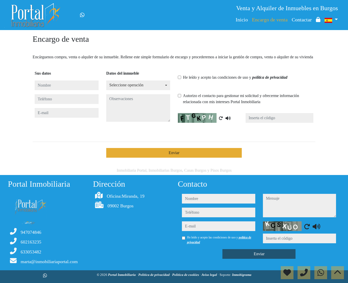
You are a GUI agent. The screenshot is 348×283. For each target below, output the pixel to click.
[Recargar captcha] (221, 118)
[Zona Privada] (318, 19)
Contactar (302, 19)
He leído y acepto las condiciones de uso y (235, 77)
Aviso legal (210, 275)
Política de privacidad (154, 275)
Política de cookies (186, 275)
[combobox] (138, 85)
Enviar (174, 153)
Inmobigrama (241, 275)
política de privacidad (269, 77)
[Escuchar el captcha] (228, 118)
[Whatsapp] (82, 15)
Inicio (242, 19)
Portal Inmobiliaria (122, 275)
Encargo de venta (270, 19)
